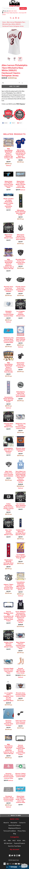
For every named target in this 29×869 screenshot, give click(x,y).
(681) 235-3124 (12, 11)
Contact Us (22, 822)
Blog (14, 833)
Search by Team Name (14, 846)
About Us (6, 822)
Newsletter (14, 822)
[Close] (7, 867)
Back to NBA (15, 815)
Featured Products (19, 843)
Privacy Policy (22, 831)
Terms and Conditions (9, 831)
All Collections (8, 843)
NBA (9, 840)
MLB (13, 840)
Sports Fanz (16, 860)
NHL (24, 840)
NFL (5, 840)
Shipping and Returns (14, 828)
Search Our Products (14, 825)
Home (4, 22)
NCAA (19, 840)
